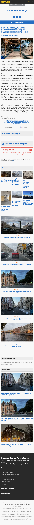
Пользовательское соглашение (14, 504)
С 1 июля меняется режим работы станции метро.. (26, 184)
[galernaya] (20, 17)
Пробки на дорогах (8, 472)
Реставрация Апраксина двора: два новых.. (5, 208)
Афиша (17, 235)
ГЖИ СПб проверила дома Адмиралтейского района (17, 291)
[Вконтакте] (14, 17)
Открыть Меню (18, 22)
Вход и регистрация (6, 160)
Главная (5, 503)
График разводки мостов (9, 479)
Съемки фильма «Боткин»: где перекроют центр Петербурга (17, 318)
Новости (16, 289)
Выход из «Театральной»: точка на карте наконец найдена (16, 445)
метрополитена (11, 64)
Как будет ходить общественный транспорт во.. (28, 202)
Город (15, 35)
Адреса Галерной (7, 481)
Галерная (3, 460)
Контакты (27, 504)
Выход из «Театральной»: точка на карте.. (6, 181)
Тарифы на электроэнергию (10, 474)
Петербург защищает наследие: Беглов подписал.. (16, 181)
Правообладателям (25, 503)
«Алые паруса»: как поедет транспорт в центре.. (16, 202)
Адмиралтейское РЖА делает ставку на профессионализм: (17, 345)
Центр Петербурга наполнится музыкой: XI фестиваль (17, 238)
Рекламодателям (14, 503)
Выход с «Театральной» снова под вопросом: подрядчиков (17, 265)
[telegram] (17, 17)
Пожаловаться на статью (8, 118)
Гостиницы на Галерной (9, 477)
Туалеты (4, 484)
